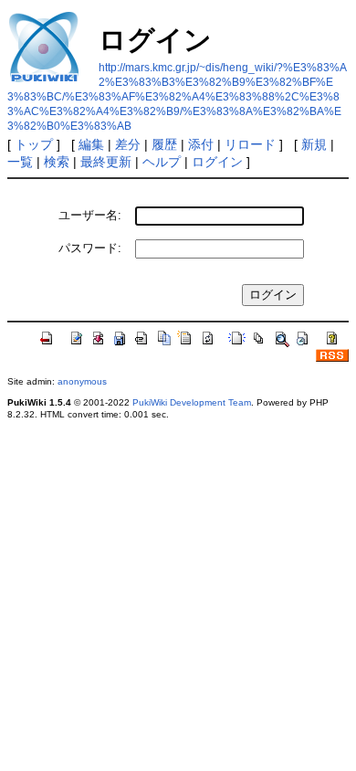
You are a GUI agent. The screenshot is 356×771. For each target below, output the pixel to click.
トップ (34, 144)
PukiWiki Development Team (191, 402)
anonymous (82, 381)
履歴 (164, 144)
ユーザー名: (89, 215)
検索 (56, 161)
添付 (201, 144)
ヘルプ (161, 161)
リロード (250, 144)
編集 (91, 144)
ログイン (217, 161)
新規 (314, 144)
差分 (128, 144)
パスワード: (89, 248)
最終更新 (105, 161)
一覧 (20, 161)
